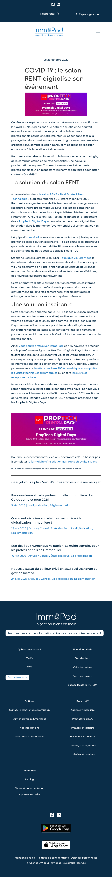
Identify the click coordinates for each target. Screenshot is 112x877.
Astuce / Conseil (38, 528)
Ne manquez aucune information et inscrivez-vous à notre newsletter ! (54, 633)
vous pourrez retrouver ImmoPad (41, 346)
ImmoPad (32, 237)
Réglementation (60, 505)
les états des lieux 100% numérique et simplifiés (65, 368)
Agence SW (36, 862)
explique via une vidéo (76, 258)
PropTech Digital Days (33, 221)
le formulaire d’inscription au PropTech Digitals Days (62, 461)
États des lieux (60, 528)
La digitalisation (37, 505)
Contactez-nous (17, 677)
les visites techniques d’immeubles (34, 372)
